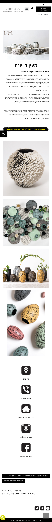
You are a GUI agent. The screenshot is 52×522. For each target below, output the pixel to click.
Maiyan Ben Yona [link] (26, 456)
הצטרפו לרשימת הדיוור (13, 481)
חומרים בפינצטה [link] (43, 9)
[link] (3, 133)
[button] (32, 8)
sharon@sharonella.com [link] (20, 494)
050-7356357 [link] (15, 491)
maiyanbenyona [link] (26, 437)
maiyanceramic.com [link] (26, 417)
